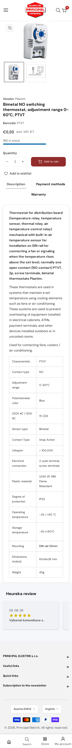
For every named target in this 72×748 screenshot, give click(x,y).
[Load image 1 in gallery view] (14, 72)
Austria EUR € (23, 709)
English (50, 709)
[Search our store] (59, 10)
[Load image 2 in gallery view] (36, 72)
